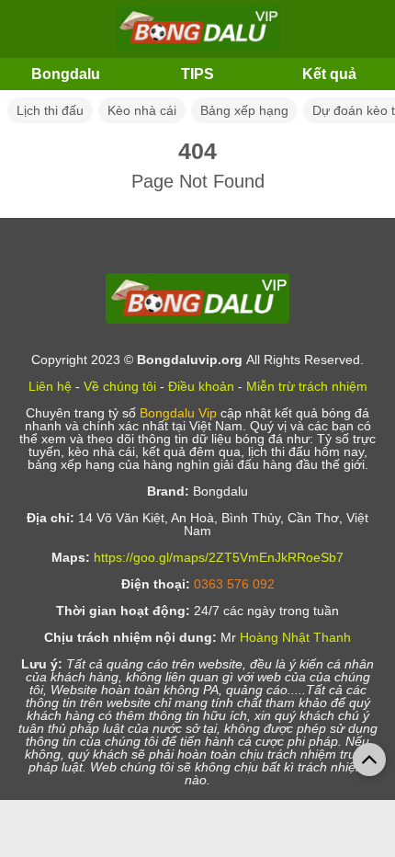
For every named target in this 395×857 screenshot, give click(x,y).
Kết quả (329, 74)
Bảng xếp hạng (244, 110)
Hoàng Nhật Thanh (295, 637)
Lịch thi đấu (50, 110)
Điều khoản (201, 386)
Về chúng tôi (120, 386)
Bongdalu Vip (178, 412)
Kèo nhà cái (141, 110)
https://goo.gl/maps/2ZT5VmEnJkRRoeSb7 (219, 557)
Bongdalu (65, 74)
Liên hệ (50, 386)
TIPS (197, 74)
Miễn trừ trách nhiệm (306, 386)
